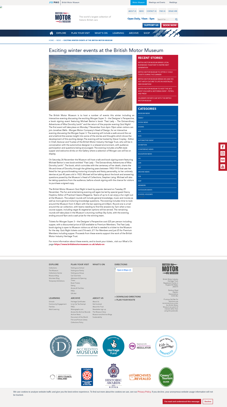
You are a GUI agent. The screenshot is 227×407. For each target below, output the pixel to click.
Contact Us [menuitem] (151, 11)
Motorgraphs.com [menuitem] (77, 309)
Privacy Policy (144, 392)
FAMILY (140, 118)
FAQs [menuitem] (73, 291)
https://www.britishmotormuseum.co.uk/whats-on (79, 244)
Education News (145, 154)
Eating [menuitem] (73, 285)
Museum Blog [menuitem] (54, 276)
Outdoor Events (145, 190)
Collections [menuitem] (53, 268)
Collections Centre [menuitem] (55, 273)
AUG (139, 136)
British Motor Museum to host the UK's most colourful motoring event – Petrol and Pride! (156, 91)
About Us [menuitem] (132, 11)
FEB (139, 176)
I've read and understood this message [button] (181, 401)
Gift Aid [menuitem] (73, 293)
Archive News (143, 172)
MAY (139, 181)
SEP (139, 167)
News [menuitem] (141, 11)
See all (141, 196)
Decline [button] (208, 401)
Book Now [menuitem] (169, 25)
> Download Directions (128, 297)
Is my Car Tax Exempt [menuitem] (78, 304)
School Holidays (145, 194)
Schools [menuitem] (51, 302)
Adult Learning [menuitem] (54, 309)
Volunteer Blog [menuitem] (54, 278)
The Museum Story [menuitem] (99, 312)
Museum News (144, 113)
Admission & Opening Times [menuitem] (78, 279)
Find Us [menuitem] (162, 11)
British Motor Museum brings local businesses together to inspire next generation (153, 65)
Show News (143, 122)
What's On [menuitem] (101, 33)
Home (51, 40)
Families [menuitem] (52, 307)
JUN (139, 163)
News (58, 40)
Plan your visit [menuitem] (80, 33)
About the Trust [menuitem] (98, 307)
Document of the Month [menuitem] (79, 317)
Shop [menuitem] (147, 33)
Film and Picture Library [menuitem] (79, 320)
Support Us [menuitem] (151, 25)
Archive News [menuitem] (76, 314)
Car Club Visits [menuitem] (76, 276)
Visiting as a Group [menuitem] (77, 273)
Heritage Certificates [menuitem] (78, 302)
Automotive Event (146, 140)
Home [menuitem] (51, 33)
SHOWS (141, 127)
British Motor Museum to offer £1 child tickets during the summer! (155, 73)
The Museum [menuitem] (53, 270)
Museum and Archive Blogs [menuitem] (102, 314)
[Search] (176, 19)
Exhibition (142, 145)
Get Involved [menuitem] (97, 304)
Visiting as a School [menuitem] (77, 268)
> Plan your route (125, 300)
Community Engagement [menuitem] (57, 304)
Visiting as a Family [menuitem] (77, 270)
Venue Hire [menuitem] (172, 11)
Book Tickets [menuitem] (75, 283)
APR (139, 131)
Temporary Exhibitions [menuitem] (57, 281)
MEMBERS (142, 185)
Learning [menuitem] (118, 33)
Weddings (173, 2)
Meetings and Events (157, 2)
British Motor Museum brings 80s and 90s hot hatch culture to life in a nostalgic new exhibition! (156, 81)
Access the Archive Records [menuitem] (80, 312)
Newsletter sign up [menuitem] (99, 309)
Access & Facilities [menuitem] (77, 288)
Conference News (145, 149)
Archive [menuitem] (134, 33)
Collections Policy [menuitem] (77, 322)
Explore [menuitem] (61, 33)
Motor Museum (139, 2)
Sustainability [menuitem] (97, 317)
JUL (139, 158)
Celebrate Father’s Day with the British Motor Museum (154, 99)
